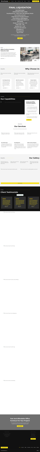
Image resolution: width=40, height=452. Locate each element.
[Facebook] (37, 450)
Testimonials (19, 1)
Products (38, 447)
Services (35, 447)
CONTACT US (7, 439)
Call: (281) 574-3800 (35, 1)
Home (9, 1)
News (22, 1)
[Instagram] (38, 450)
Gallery (15, 1)
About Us (12, 1)
